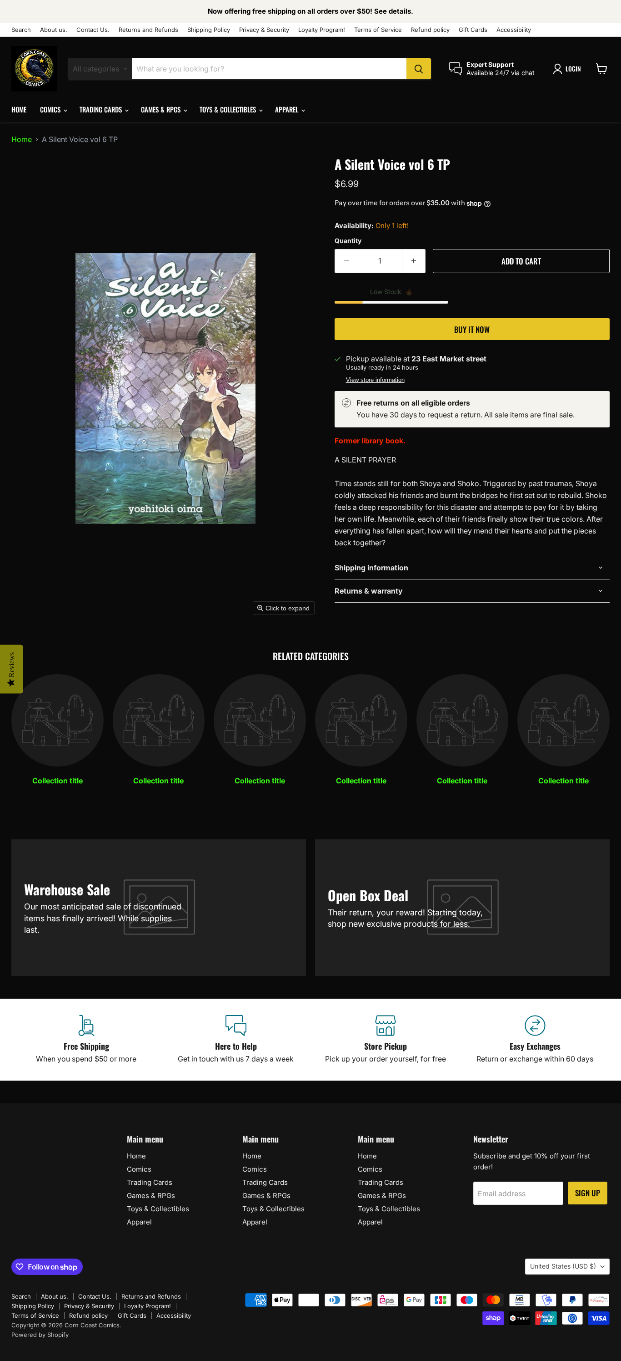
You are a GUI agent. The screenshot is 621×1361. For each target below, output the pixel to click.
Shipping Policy (208, 29)
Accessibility (513, 29)
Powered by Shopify (40, 1334)
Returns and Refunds (148, 29)
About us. (53, 29)
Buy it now (472, 329)
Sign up (587, 1192)
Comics (51, 109)
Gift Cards (473, 29)
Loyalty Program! (321, 29)
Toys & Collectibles (229, 109)
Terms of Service (378, 29)
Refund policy (430, 29)
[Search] (418, 68)
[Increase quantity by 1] (414, 261)
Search (21, 29)
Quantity (348, 240)
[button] (569, 68)
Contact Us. (93, 29)
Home (18, 109)
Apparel (287, 109)
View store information (375, 380)
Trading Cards (102, 109)
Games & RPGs (161, 109)
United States (563, 1266)
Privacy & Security (264, 29)
